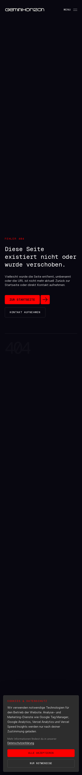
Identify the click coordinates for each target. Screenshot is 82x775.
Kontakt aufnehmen (25, 312)
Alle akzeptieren (41, 753)
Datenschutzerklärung (20, 743)
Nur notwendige (41, 763)
